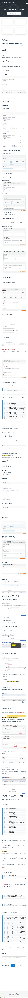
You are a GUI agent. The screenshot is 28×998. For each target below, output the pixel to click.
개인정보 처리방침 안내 (11, 993)
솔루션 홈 (4, 39)
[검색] (20, 13)
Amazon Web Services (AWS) (14, 39)
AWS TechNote (6, 40)
